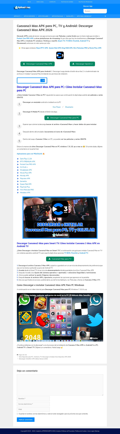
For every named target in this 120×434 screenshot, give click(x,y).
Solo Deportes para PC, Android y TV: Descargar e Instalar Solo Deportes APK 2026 (45, 357)
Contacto (52, 2)
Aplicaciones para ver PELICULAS (29, 154)
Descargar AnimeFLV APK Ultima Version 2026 (33, 359)
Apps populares (43, 16)
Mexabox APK (25, 193)
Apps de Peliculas (57, 16)
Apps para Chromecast (84, 16)
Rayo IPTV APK (42, 48)
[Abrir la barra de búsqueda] (105, 16)
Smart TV (61, 41)
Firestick (76, 41)
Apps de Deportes (29, 16)
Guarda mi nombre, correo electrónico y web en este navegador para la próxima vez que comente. (53, 414)
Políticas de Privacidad (68, 431)
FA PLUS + (24, 167)
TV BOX (69, 41)
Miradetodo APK (26, 170)
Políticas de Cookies (80, 431)
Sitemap (97, 431)
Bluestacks (69, 107)
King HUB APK (67, 48)
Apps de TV (17, 16)
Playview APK (25, 178)
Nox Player (57, 107)
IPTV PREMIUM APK (27, 162)
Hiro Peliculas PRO (80, 48)
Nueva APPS (70, 16)
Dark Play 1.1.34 (26, 159)
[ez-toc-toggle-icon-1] (42, 80)
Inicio (29, 2)
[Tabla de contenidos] (43, 80)
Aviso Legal (40, 2)
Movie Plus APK (95, 48)
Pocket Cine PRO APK (25, 38)
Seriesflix (23, 181)
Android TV (84, 41)
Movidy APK (24, 176)
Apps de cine (23, 355)
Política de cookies (67, 2)
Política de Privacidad (85, 2)
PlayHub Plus (25, 187)
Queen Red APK (55, 48)
